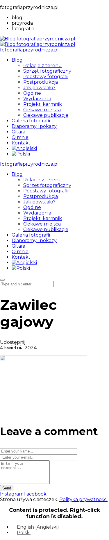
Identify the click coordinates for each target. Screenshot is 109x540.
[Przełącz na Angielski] (24, 148)
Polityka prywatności (83, 499)
